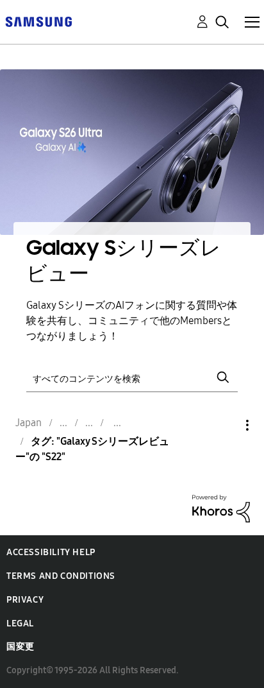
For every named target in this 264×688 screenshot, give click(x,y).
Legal (20, 623)
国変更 (20, 646)
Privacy (25, 599)
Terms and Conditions (60, 576)
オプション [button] (225, 425)
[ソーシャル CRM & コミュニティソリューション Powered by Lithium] (221, 507)
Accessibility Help (50, 552)
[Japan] (38, 21)
